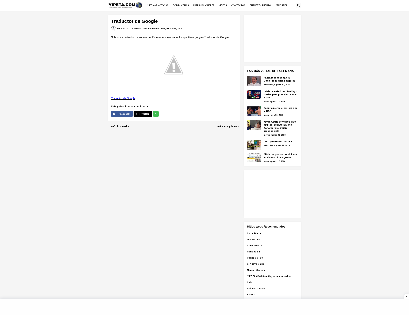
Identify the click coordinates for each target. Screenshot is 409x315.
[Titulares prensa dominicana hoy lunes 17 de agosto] (254, 157)
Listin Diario (254, 233)
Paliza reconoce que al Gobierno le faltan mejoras (279, 79)
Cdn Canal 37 (254, 245)
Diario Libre (253, 239)
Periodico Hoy (255, 258)
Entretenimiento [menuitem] (260, 5)
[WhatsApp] (156, 114)
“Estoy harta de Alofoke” (278, 141)
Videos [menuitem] (223, 5)
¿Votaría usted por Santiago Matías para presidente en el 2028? (280, 94)
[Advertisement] (271, 38)
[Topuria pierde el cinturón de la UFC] (254, 111)
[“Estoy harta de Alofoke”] (254, 145)
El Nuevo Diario (255, 264)
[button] (298, 5)
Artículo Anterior (119, 126)
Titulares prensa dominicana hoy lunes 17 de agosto (280, 156)
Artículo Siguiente (227, 126)
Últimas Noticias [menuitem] (157, 5)
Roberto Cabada (256, 288)
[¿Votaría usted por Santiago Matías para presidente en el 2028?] (254, 94)
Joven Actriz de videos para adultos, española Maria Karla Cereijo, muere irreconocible (279, 126)
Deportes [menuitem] (281, 5)
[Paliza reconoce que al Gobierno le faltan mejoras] (254, 81)
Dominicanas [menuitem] (181, 5)
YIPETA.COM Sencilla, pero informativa (269, 276)
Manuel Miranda (256, 270)
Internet (145, 106)
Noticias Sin (254, 251)
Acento (251, 294)
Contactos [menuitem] (238, 5)
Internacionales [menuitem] (203, 5)
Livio (249, 282)
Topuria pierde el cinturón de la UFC (280, 109)
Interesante (132, 106)
